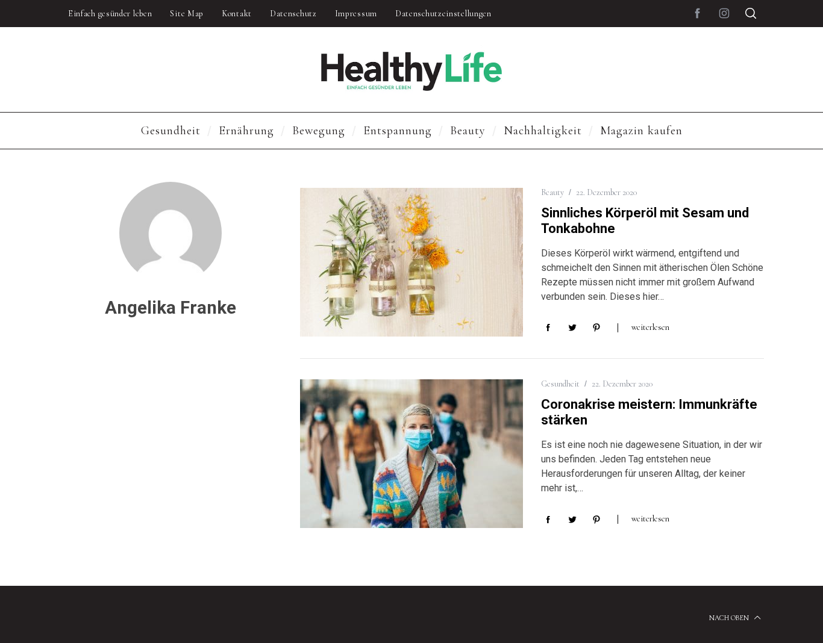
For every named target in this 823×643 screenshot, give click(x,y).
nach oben (730, 617)
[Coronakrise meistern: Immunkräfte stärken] (411, 453)
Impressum (356, 13)
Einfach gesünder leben (110, 13)
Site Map (187, 13)
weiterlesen (650, 327)
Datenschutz (293, 13)
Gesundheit (560, 384)
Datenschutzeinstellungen (443, 13)
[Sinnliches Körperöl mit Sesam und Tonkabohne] (411, 262)
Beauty (552, 192)
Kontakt (237, 13)
